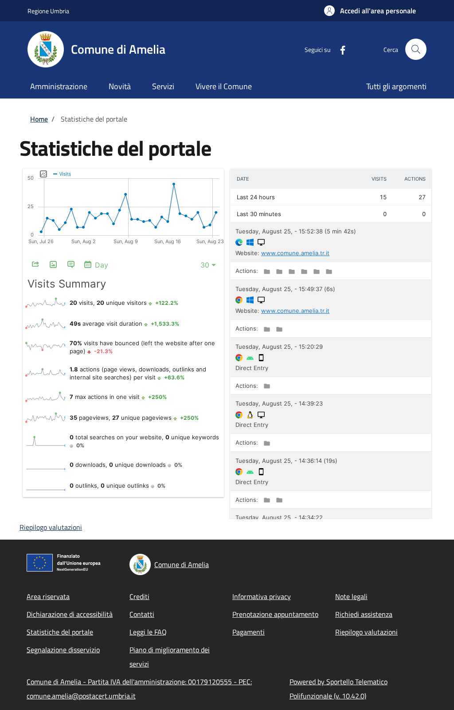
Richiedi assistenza (363, 614)
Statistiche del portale (60, 632)
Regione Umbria (48, 11)
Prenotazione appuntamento (275, 614)
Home (39, 119)
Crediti (139, 596)
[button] (370, 10)
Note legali (351, 596)
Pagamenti (248, 632)
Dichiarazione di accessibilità (70, 614)
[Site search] (416, 49)
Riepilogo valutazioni (51, 527)
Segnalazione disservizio (63, 649)
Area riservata (48, 596)
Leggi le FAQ (148, 632)
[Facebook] (339, 49)
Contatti (141, 614)
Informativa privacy (261, 596)
